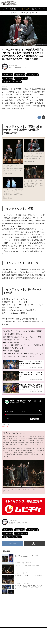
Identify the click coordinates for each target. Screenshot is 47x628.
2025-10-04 (13, 65)
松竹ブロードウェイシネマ (18, 67)
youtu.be (5, 426)
